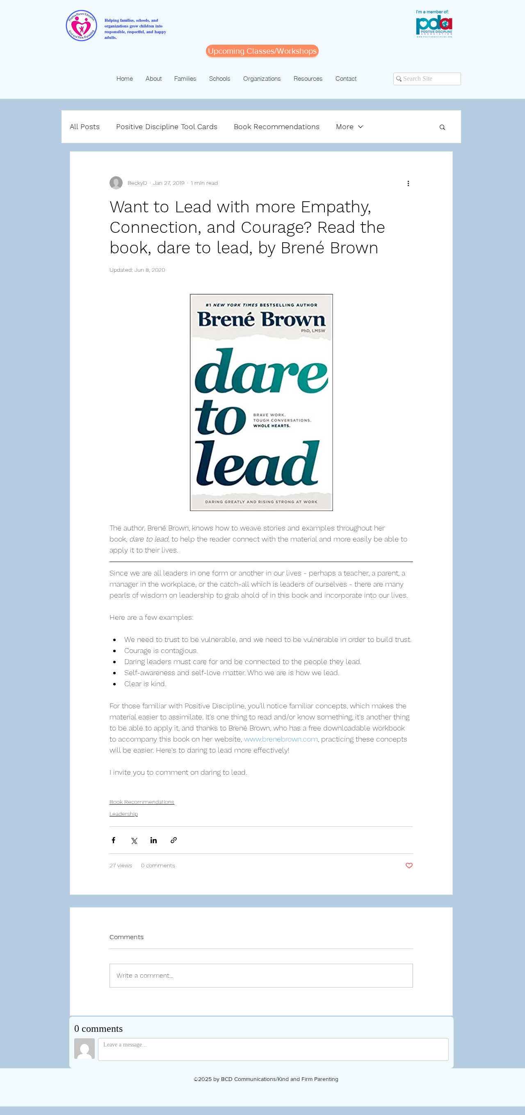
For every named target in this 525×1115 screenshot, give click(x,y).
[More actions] (408, 183)
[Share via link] (174, 840)
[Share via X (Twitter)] (133, 840)
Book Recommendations (277, 126)
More (345, 126)
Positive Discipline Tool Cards (166, 126)
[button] (442, 126)
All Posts (85, 126)
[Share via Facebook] (113, 840)
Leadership (124, 813)
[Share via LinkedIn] (154, 840)
